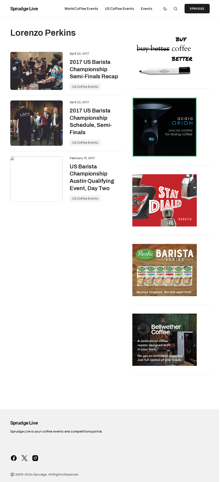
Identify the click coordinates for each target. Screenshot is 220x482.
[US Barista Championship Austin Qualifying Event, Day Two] (36, 179)
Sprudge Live (24, 8)
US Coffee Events (85, 87)
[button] (165, 8)
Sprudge (197, 9)
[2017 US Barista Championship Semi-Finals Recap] (36, 71)
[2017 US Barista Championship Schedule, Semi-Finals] (36, 123)
